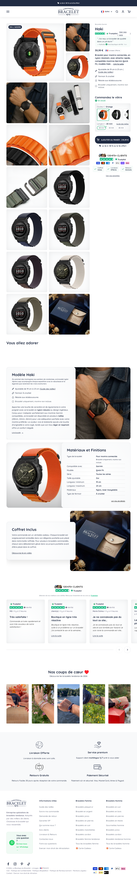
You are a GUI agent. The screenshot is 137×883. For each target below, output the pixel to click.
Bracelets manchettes (85, 830)
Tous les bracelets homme (117, 843)
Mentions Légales (79, 871)
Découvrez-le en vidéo (22, 553)
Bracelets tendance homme (118, 839)
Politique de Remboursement (60, 871)
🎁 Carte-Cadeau (83, 848)
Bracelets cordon (83, 834)
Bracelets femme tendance (88, 839)
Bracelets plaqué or (84, 807)
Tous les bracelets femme (87, 843)
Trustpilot (94, 595)
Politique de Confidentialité (21, 871)
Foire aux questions (48, 843)
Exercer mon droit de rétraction (25, 873)
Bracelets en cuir (83, 825)
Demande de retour (48, 816)
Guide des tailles (105, 72)
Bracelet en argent (84, 811)
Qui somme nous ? (47, 825)
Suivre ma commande (49, 811)
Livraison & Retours (48, 834)
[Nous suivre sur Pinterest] (22, 864)
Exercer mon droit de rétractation (54, 848)
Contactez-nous (46, 839)
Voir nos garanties (113, 176)
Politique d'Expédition (40, 871)
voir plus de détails (118, 501)
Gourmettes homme (115, 825)
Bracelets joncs (82, 816)
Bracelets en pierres (85, 820)
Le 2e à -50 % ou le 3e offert (70, 3)
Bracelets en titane (114, 820)
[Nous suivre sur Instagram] (15, 864)
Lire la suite (118, 64)
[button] (113, 41)
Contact (9, 873)
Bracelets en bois (113, 811)
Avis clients (44, 830)
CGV (8, 871)
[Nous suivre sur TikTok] (29, 864)
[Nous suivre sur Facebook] (8, 864)
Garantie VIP (44, 820)
